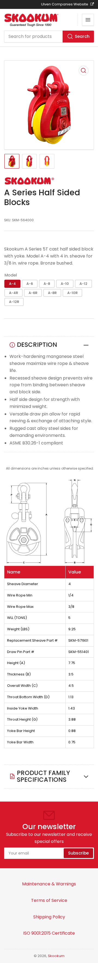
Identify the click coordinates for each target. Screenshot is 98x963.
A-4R (13, 292)
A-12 (83, 283)
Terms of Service (49, 900)
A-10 (65, 283)
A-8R (52, 292)
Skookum (56, 955)
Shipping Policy (49, 917)
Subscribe (78, 853)
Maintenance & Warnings (49, 884)
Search (82, 36)
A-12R (14, 301)
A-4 (12, 283)
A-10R (72, 292)
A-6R (33, 292)
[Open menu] (88, 20)
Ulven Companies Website (65, 4)
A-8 (47, 283)
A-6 (29, 283)
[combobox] (49, 36)
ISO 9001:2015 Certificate (49, 933)
